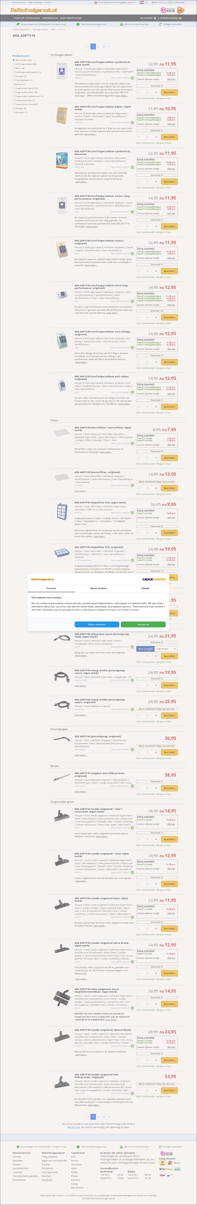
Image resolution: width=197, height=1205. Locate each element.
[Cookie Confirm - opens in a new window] (154, 579)
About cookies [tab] (98, 588)
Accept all (143, 624)
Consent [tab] (51, 588)
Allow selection (97, 624)
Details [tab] (146, 588)
